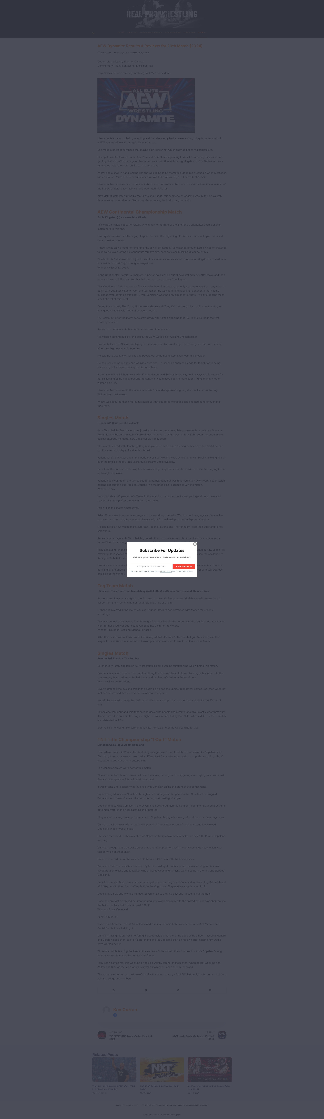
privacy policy (166, 571)
